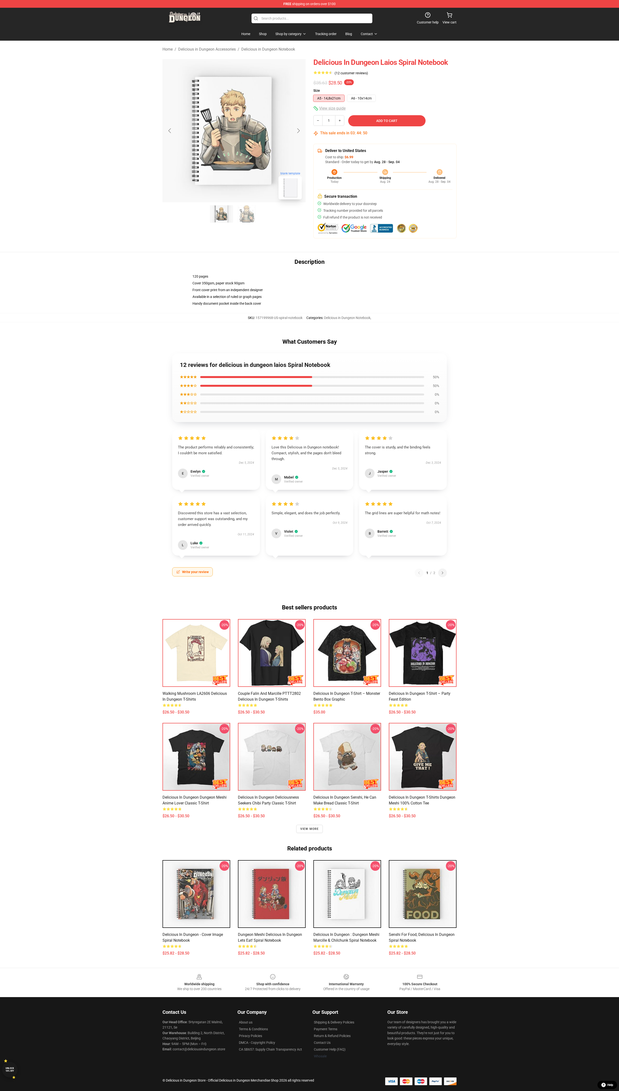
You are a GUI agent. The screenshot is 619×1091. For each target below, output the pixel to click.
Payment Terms (325, 1029)
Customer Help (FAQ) (330, 1049)
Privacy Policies (250, 1036)
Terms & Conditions (253, 1029)
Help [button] (610, 1085)
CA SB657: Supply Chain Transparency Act (270, 1049)
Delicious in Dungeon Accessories (207, 49)
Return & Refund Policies (332, 1036)
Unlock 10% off (10, 1069)
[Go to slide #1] (221, 214)
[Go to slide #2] (246, 214)
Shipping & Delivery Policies (334, 1022)
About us (245, 1022)
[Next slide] (298, 131)
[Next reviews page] (442, 572)
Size (316, 90)
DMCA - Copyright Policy (257, 1043)
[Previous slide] (170, 131)
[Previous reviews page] (419, 572)
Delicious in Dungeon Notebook (268, 49)
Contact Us (322, 1043)
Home (167, 49)
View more (309, 829)
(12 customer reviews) (351, 73)
